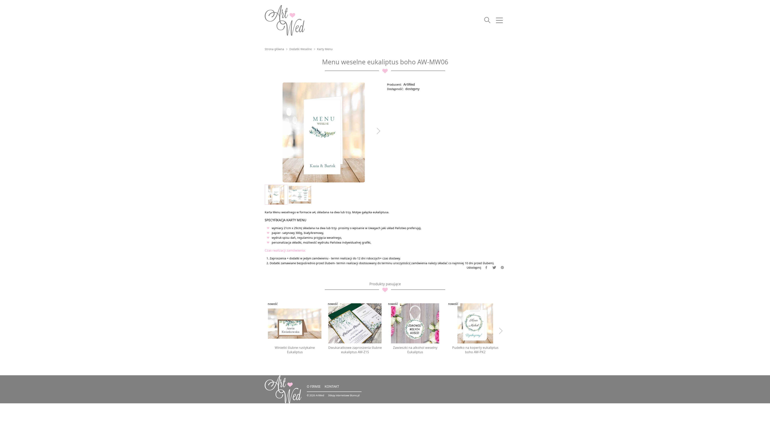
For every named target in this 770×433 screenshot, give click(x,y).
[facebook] (486, 267)
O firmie (314, 386)
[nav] (499, 20)
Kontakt (332, 386)
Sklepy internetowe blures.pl (344, 395)
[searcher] (487, 20)
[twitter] (494, 267)
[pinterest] (502, 267)
